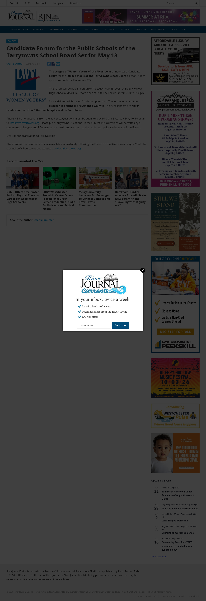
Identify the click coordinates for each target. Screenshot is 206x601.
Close (142, 270)
